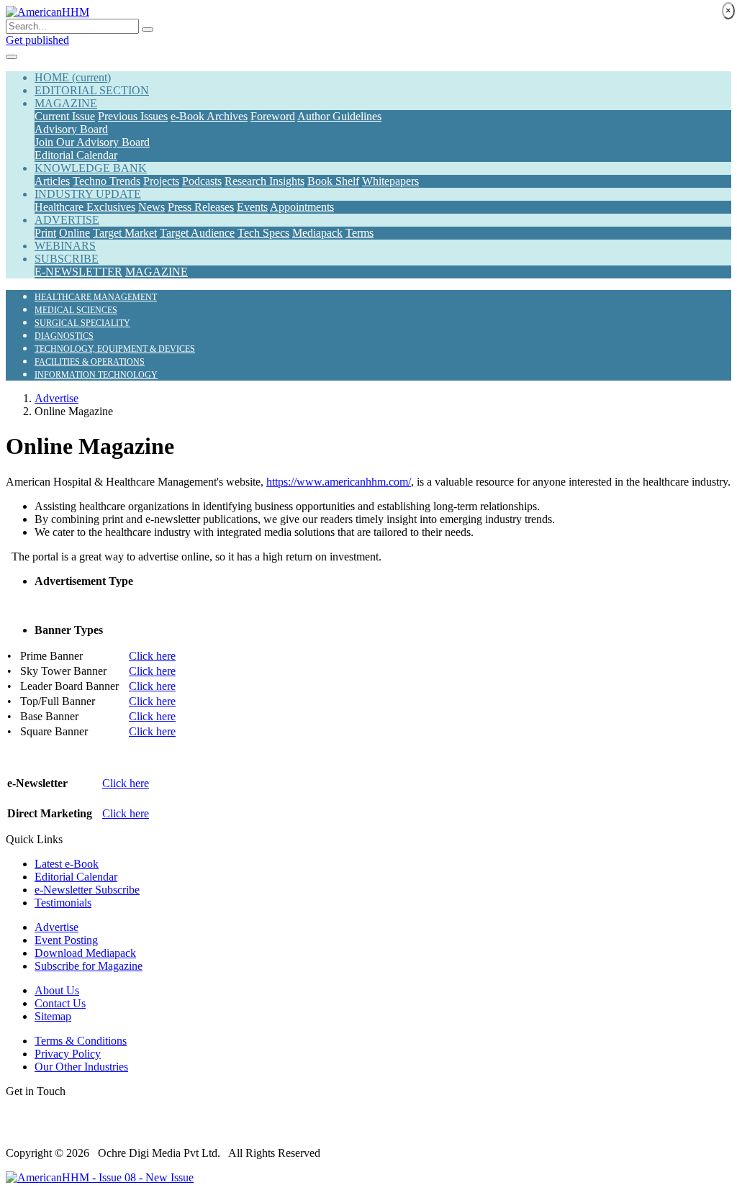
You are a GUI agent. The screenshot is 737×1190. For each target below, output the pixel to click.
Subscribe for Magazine (89, 966)
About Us (57, 990)
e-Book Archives (209, 116)
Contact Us (60, 1003)
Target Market (125, 233)
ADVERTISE (67, 220)
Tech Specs (263, 233)
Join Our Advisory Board (92, 142)
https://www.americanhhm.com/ (338, 482)
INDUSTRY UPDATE (88, 194)
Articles (52, 181)
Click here (152, 656)
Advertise (56, 398)
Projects (161, 181)
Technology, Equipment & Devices (115, 349)
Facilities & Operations (90, 362)
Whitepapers (390, 181)
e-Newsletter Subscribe (87, 890)
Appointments (302, 207)
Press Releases (201, 207)
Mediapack (317, 233)
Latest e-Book (67, 864)
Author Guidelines (339, 116)
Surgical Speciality (82, 323)
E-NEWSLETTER (78, 271)
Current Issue (65, 116)
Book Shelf (333, 181)
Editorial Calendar (76, 155)
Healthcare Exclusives (85, 207)
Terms (359, 233)
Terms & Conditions (81, 1041)
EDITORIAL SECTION (92, 90)
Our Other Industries (81, 1066)
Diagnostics (64, 336)
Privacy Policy (68, 1054)
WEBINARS (65, 246)
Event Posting (66, 940)
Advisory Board (71, 129)
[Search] (147, 29)
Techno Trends (106, 181)
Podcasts (202, 181)
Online (74, 233)
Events (252, 207)
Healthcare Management (96, 297)
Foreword (272, 116)
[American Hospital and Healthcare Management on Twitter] (17, 1128)
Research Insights (264, 181)
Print (45, 233)
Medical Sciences (76, 310)
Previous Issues (133, 116)
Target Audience (197, 233)
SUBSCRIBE (67, 259)
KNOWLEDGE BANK (91, 168)
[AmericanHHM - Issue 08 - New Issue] (100, 1177)
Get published (37, 40)
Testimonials (63, 902)
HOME (73, 77)
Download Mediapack (85, 953)
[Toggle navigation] (11, 57)
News (151, 207)
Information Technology (96, 375)
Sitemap (53, 1016)
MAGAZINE (66, 103)
